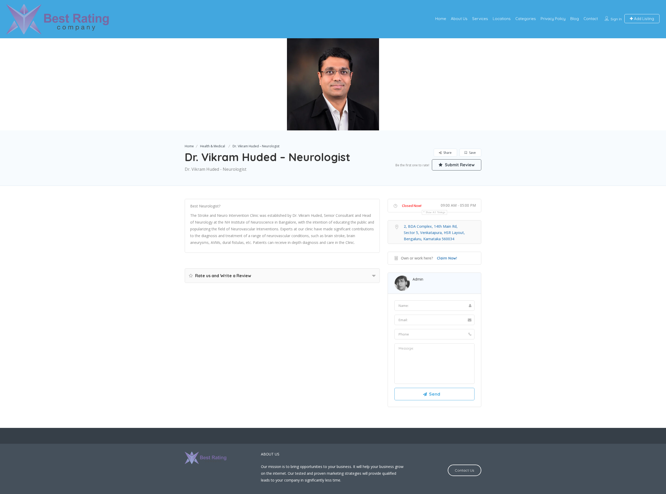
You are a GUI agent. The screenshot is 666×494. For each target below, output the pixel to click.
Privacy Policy (553, 18)
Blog (574, 18)
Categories (525, 18)
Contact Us (464, 470)
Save (472, 152)
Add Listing (643, 18)
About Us (459, 18)
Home (440, 18)
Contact (591, 18)
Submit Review (459, 164)
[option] (333, 84)
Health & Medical (212, 146)
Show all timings (435, 212)
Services (480, 18)
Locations (502, 18)
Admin (418, 279)
